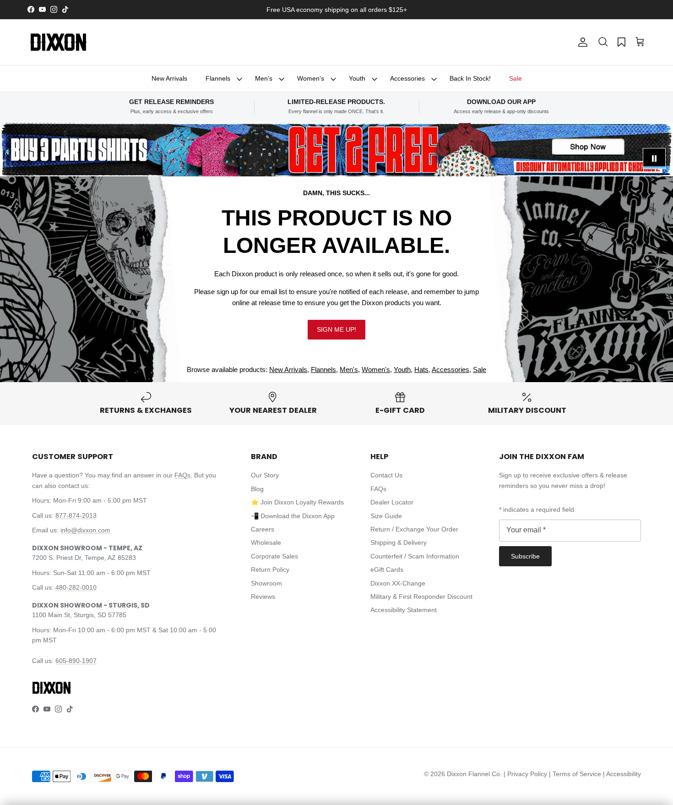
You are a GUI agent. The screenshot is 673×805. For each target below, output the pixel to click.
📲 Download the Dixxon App (293, 516)
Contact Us (386, 475)
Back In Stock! (470, 78)
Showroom (266, 583)
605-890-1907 (76, 660)
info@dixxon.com (85, 530)
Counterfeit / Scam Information (414, 556)
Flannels (218, 78)
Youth (357, 78)
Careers (262, 529)
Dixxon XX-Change (397, 583)
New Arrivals (169, 78)
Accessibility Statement (403, 609)
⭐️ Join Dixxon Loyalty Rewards (297, 502)
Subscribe (525, 556)
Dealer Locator (391, 502)
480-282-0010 (76, 587)
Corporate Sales (274, 556)
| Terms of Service (576, 774)
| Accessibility (622, 774)
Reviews (263, 596)
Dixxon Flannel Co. (474, 774)
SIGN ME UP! (336, 329)
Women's (310, 78)
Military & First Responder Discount (421, 596)
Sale (515, 78)
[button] (602, 42)
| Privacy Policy (526, 774)
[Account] (581, 42)
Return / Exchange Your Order (414, 529)
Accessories (407, 78)
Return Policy (270, 569)
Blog (257, 489)
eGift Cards (386, 569)
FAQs (182, 475)
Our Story (265, 475)
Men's (263, 78)
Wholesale (266, 542)
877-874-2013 (76, 515)
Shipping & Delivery (398, 542)
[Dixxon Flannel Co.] (58, 42)
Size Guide (386, 516)
